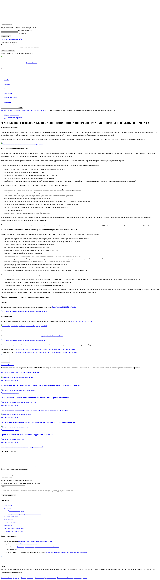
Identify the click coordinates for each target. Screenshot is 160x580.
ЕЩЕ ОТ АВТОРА (32, 373)
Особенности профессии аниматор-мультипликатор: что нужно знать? (66, 552)
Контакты (7, 88)
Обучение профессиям (11, 97)
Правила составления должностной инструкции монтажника (27, 435)
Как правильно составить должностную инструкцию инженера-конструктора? (34, 410)
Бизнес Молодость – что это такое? (26, 544)
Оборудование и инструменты (13, 531)
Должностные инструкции (36, 110)
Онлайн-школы (8, 519)
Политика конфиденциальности (45, 578)
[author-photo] (5, 362)
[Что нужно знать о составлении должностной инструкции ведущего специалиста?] (18, 390)
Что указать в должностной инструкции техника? (22, 447)
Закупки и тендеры (10, 522)
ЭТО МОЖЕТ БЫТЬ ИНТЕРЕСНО (13, 373)
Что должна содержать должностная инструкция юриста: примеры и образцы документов (44, 349)
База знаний (8, 93)
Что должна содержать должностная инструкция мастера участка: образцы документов (38, 422)
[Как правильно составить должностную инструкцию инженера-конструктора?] (18, 402)
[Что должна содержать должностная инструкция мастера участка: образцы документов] (16, 415)
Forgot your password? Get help (11, 39)
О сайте (6, 80)
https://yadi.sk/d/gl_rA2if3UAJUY (82, 321)
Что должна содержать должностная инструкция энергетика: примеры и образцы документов (45, 352)
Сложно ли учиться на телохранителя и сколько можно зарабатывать (38, 547)
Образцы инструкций (19, 110)
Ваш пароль (22, 33)
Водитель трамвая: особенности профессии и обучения (35, 541)
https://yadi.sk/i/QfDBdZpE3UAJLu (64, 307)
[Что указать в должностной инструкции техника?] (13, 439)
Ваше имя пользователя (26, 30)
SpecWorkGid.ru (6, 110)
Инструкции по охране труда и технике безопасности (24, 514)
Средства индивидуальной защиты (14, 528)
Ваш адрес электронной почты (28, 48)
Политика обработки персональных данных (72, 578)
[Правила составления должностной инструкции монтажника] (14, 427)
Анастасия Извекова (7, 365)
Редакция (7, 84)
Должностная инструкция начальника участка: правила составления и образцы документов (40, 385)
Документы (7, 102)
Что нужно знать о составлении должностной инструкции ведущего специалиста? (35, 397)
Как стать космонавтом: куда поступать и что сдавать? (33, 549)
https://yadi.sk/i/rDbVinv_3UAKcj (52, 336)
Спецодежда (8, 525)
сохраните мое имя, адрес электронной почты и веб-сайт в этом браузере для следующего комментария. (38, 491)
